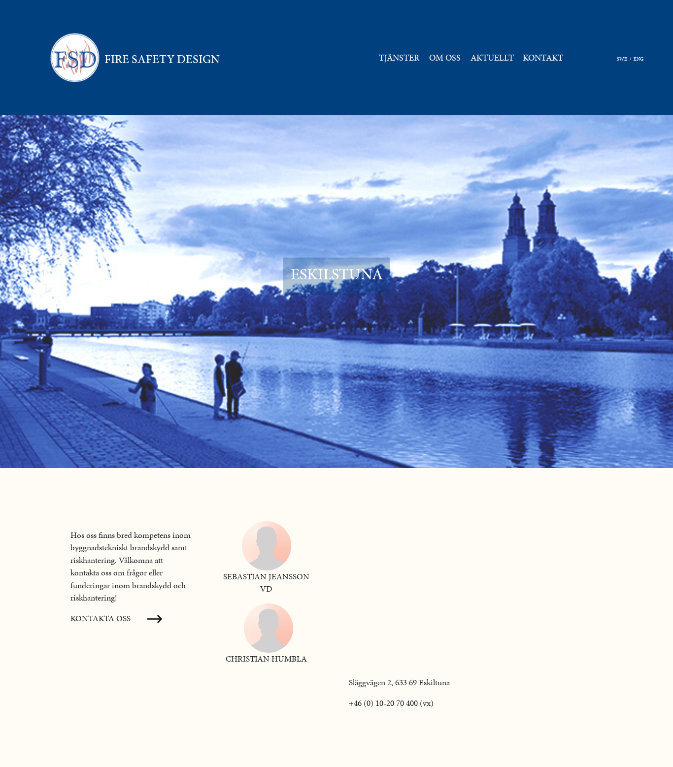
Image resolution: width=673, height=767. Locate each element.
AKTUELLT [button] (492, 58)
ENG (638, 59)
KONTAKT (545, 57)
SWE (622, 59)
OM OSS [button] (445, 58)
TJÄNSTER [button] (399, 58)
